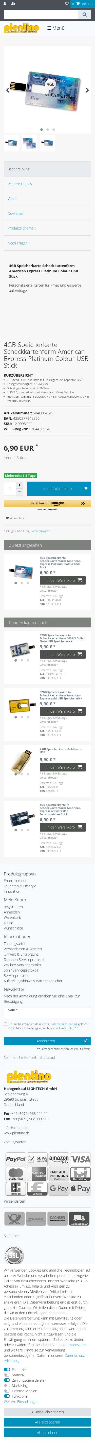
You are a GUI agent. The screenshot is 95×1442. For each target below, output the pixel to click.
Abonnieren (46, 1041)
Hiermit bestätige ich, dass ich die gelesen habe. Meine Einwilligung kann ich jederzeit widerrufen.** (47, 1026)
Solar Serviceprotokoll (21, 970)
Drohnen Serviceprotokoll (24, 959)
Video (12, 198)
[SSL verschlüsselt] (14, 1256)
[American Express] (37, 1174)
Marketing (20, 1385)
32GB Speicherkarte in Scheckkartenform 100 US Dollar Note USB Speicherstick (62, 638)
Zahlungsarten (15, 943)
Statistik (18, 1375)
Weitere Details (20, 183)
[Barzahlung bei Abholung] (80, 1174)
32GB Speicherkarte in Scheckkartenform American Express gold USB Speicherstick (61, 695)
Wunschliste (18, 518)
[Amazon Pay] (59, 1159)
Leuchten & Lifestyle (20, 886)
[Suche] (84, 14)
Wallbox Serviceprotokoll (23, 964)
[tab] (47, 168)
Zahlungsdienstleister (29, 1380)
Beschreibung (18, 169)
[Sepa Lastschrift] (37, 1159)
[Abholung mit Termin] (79, 1218)
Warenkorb (12, 917)
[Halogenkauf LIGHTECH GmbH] (29, 1076)
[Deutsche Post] (14, 1218)
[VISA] (80, 1159)
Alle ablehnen (47, 1432)
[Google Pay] (59, 1188)
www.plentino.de (17, 1133)
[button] (47, 505)
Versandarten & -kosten (23, 948)
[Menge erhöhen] (19, 485)
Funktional (20, 1396)
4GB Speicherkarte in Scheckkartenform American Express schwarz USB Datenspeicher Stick (60, 809)
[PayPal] (16, 1159)
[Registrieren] (14, 4)
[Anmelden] (5, 4)
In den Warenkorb (57, 488)
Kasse (8, 922)
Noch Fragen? (18, 243)
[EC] (16, 1188)
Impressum (77, 1344)
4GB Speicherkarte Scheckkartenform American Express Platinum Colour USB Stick (60, 562)
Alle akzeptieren (47, 1422)
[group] (22, 571)
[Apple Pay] (80, 1188)
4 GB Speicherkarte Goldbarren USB (61, 751)
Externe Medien (24, 1390)
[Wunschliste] (66, 4)
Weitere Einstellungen (21, 1401)
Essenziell (19, 1369)
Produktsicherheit (22, 228)
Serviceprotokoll (16, 975)
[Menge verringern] (19, 492)
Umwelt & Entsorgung (21, 954)
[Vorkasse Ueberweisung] (37, 1188)
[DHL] (36, 1218)
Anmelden (12, 912)
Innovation (12, 891)
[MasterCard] (16, 1174)
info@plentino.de (17, 1127)
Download (15, 213)
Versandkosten (40, 531)
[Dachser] (57, 1218)
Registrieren (13, 906)
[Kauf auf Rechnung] (59, 1174)
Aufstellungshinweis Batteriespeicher (33, 980)
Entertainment (15, 880)
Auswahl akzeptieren (47, 1412)
